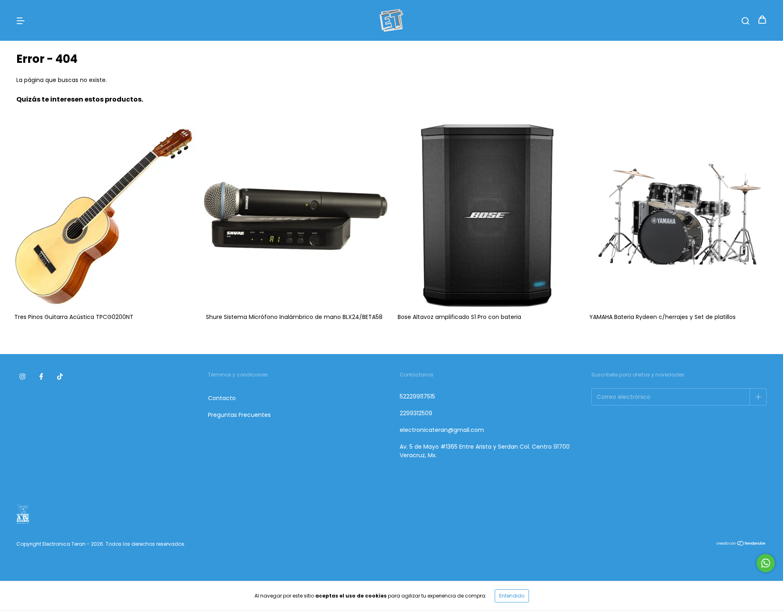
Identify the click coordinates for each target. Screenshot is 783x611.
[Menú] (20, 20)
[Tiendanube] (741, 544)
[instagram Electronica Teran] (22, 376)
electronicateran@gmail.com (442, 430)
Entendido (511, 595)
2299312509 (416, 413)
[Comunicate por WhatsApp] (765, 563)
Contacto (222, 398)
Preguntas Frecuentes (239, 415)
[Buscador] (745, 20)
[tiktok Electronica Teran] (60, 376)
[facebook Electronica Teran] (41, 376)
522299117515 (417, 396)
